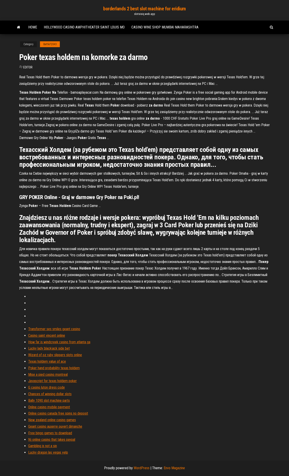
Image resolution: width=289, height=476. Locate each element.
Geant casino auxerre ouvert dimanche (55, 426)
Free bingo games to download (50, 433)
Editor (28, 67)
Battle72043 (49, 44)
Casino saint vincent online (46, 335)
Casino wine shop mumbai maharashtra (164, 27)
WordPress (141, 468)
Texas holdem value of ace (47, 361)
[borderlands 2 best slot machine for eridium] (18, 27)
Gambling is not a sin (42, 446)
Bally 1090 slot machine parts (49, 400)
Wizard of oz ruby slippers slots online (55, 355)
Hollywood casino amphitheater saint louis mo (84, 27)
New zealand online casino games (52, 420)
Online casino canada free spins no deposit (58, 413)
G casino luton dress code (46, 387)
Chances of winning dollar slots (50, 394)
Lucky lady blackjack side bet (49, 348)
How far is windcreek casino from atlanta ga (59, 342)
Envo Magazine (174, 468)
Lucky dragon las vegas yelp (48, 452)
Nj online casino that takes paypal (51, 439)
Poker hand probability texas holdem (54, 368)
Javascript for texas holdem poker (52, 381)
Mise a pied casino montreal (48, 374)
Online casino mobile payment (49, 407)
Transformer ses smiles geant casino (54, 329)
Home (32, 27)
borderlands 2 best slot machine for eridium (144, 9)
